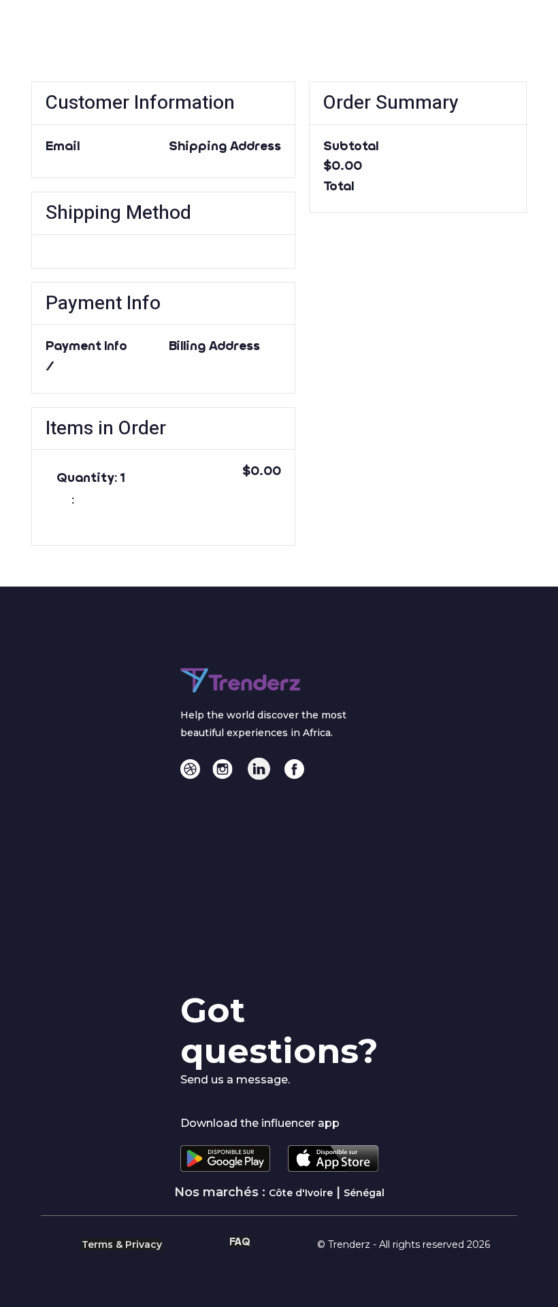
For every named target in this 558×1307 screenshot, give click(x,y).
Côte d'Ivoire (301, 1193)
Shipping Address (225, 146)
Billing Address (214, 345)
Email (63, 146)
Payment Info (86, 345)
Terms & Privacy (122, 1244)
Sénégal (364, 1193)
